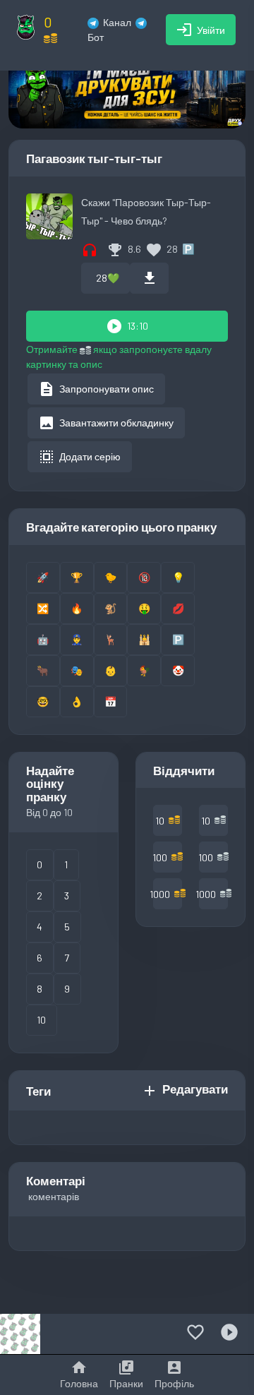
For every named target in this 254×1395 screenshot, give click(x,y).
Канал (117, 22)
